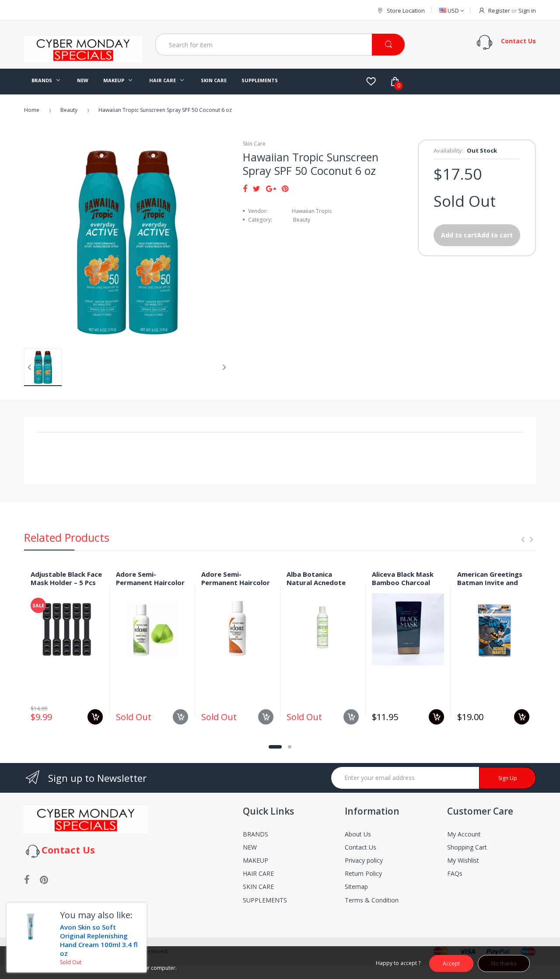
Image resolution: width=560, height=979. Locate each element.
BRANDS (255, 834)
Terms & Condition (372, 900)
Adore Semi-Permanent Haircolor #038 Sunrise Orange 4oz (235, 586)
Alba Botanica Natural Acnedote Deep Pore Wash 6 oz (321, 582)
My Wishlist (463, 860)
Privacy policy (364, 860)
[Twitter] (256, 188)
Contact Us (360, 847)
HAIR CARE (258, 873)
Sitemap (356, 886)
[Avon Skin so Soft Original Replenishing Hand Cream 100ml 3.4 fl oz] (30, 926)
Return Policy (363, 873)
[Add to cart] (95, 717)
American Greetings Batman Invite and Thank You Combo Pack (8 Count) (489, 586)
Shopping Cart (467, 847)
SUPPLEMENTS (265, 900)
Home (31, 110)
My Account (464, 834)
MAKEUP (255, 860)
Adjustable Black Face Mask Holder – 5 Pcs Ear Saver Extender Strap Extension (66, 586)
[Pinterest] (285, 188)
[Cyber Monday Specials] (83, 59)
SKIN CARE (258, 886)
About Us (358, 834)
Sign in (527, 10)
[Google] (271, 188)
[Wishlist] (371, 81)
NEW (250, 847)
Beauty (68, 110)
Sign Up (507, 778)
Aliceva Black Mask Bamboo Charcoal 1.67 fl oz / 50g (403, 582)
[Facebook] (245, 188)
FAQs (454, 873)
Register (499, 10)
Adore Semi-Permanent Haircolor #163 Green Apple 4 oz (150, 586)
